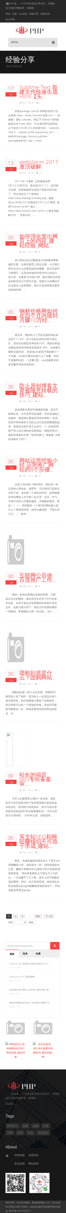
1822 (24, 790)
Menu (14, 42)
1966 (24, 683)
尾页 (38, 916)
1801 (24, 252)
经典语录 (45, 13)
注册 (14, 13)
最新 (12, 954)
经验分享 (34, 13)
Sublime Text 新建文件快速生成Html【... (29, 963)
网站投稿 (33, 1163)
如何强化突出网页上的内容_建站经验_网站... (38, 241)
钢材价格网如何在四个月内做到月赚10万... (30, 1002)
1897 (24, 173)
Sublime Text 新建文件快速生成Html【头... (38, 92)
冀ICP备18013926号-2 (20, 1210)
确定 (31, 922)
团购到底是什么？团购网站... (37, 675)
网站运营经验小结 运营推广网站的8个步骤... (38, 465)
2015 (24, 102)
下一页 (49, 916)
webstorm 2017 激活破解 (38, 164)
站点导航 (10, 19)
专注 (30, 1132)
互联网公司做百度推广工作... (37, 577)
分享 (45, 1126)
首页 (8, 66)
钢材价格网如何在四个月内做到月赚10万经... (38, 315)
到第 (10, 922)
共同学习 (12, 1126)
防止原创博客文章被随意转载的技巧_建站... (38, 390)
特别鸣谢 (19, 1155)
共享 (9, 1132)
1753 (24, 852)
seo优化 (23, 13)
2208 (24, 586)
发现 (25, 1126)
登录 (8, 13)
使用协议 (33, 1155)
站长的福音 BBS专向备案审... (35, 779)
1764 (24, 401)
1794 (24, 326)
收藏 (38, 953)
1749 (24, 476)
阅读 (25, 953)
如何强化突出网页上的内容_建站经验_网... (29, 989)
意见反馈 (19, 1163)
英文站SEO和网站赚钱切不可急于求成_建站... (38, 841)
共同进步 (43, 1132)
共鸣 (20, 1132)
